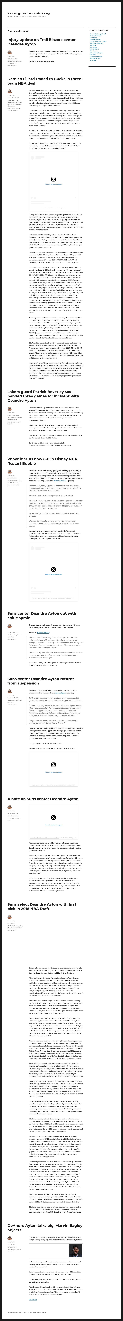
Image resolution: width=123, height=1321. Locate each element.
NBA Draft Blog (11, 926)
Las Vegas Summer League (98, 41)
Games (9, 480)
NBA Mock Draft (94, 49)
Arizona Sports (60, 693)
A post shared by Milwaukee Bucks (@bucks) (53, 208)
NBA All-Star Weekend (96, 43)
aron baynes (11, 818)
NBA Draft (93, 45)
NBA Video (93, 55)
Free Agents (93, 38)
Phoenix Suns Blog (12, 482)
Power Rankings (95, 58)
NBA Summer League (96, 53)
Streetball (93, 60)
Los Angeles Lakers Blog (14, 417)
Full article (33, 1300)
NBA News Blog (12, 61)
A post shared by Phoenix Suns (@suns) (44, 598)
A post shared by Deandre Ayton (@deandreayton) (44, 837)
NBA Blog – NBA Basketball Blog (28, 13)
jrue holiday (14, 110)
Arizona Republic (60, 481)
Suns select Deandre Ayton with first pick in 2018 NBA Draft (41, 906)
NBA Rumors (93, 51)
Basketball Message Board (98, 34)
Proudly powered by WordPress (37, 1312)
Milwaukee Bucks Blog (14, 100)
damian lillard (11, 108)
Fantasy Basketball (95, 36)
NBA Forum (93, 47)
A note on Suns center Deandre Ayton (43, 799)
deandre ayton (11, 65)
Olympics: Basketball (96, 56)
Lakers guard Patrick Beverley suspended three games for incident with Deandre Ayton (43, 396)
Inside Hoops (11, 56)
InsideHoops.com (95, 39)
